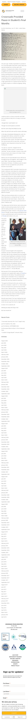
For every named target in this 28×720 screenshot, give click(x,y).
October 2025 (4, 363)
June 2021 (3, 481)
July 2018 (3, 559)
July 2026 (3, 343)
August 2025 (4, 368)
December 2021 (5, 467)
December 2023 (5, 414)
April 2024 (3, 405)
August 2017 (4, 584)
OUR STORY (15, 655)
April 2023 (3, 432)
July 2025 (3, 370)
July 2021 (3, 479)
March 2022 (4, 460)
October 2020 (4, 499)
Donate (6, 4)
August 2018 (4, 557)
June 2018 (3, 561)
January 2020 (4, 520)
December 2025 (5, 359)
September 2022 (5, 449)
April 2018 (3, 566)
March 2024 (4, 407)
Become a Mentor (19, 4)
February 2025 (5, 382)
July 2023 (3, 426)
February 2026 (5, 354)
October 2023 (4, 419)
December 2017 (5, 575)
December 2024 (5, 387)
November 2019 (5, 525)
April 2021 (3, 485)
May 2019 (3, 536)
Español (4, 1)
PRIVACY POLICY (15, 665)
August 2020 (4, 504)
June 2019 (3, 534)
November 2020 (5, 497)
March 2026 (4, 352)
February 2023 (5, 437)
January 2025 (4, 384)
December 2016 (5, 603)
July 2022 (3, 453)
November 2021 (5, 469)
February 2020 (5, 518)
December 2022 (5, 442)
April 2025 (3, 377)
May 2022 (3, 458)
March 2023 (4, 435)
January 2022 (4, 465)
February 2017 (5, 598)
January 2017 (4, 601)
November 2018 (5, 550)
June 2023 (3, 428)
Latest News (22, 28)
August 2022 (4, 451)
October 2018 (4, 552)
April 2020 (3, 513)
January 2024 (4, 412)
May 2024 (3, 403)
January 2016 (4, 614)
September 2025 (5, 366)
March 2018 (4, 568)
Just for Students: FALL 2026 (8, 323)
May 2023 (3, 430)
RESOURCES (15, 660)
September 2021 (5, 474)
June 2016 (3, 605)
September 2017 (5, 582)
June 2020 (3, 509)
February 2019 (5, 543)
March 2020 (4, 515)
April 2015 (3, 617)
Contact (24, 1)
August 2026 (4, 340)
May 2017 (3, 591)
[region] (14, 710)
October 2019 (4, 527)
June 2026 (3, 345)
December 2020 (5, 495)
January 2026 (4, 357)
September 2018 (5, 555)
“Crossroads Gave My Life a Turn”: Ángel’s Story (13, 321)
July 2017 (3, 587)
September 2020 (5, 502)
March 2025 (4, 380)
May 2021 (3, 483)
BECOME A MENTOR (15, 658)
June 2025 (3, 373)
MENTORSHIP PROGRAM (15, 657)
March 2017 (4, 596)
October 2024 (4, 391)
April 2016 (3, 610)
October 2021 (4, 472)
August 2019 (4, 532)
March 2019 (4, 541)
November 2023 (5, 416)
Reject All (20, 717)
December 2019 (5, 522)
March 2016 (4, 612)
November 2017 (5, 578)
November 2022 (5, 444)
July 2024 (3, 398)
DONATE (15, 664)
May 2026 (3, 347)
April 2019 (3, 538)
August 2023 (4, 423)
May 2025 (3, 375)
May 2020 (3, 511)
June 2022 (3, 456)
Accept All (14, 713)
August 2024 (4, 396)
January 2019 (4, 545)
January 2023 (4, 439)
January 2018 (4, 573)
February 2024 (5, 409)
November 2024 (5, 389)
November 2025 (5, 361)
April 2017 (3, 594)
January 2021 (4, 492)
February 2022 (5, 462)
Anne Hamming (7, 28)
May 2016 (3, 607)
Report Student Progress (14, 1)
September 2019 (5, 529)
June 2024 (3, 400)
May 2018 (3, 564)
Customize (7, 717)
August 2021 (4, 476)
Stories (3, 30)
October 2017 (4, 580)
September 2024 (5, 393)
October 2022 (4, 446)
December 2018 (5, 548)
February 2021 (5, 490)
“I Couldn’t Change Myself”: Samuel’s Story (11, 332)
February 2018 (5, 571)
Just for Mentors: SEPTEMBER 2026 (10, 326)
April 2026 (3, 350)
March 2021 (4, 488)
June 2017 (3, 589)
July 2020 (3, 506)
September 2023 (5, 421)
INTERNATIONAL (15, 662)
